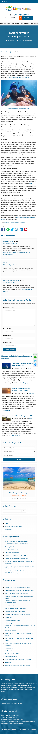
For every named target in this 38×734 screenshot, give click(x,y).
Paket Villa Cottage (10, 636)
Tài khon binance (8, 263)
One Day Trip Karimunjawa (12, 552)
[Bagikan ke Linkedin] (22, 230)
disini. (31, 183)
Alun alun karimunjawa (11, 555)
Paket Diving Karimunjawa (12, 625)
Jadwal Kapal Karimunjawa (12, 611)
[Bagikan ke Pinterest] (26, 230)
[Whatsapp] (35, 357)
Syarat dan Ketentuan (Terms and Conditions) (18, 665)
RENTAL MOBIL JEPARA (12, 659)
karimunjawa (13, 222)
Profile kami (8, 656)
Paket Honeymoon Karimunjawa (19, 493)
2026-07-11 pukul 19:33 (10, 265)
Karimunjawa (28, 40)
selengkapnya (26, 383)
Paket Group (8, 628)
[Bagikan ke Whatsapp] (8, 230)
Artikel (29, 368)
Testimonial (8, 668)
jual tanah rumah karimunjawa (13, 532)
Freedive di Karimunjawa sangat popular (16, 561)
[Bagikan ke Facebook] (3, 230)
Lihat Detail (20, 478)
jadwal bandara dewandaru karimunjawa (16, 546)
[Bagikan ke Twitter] (13, 230)
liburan (17, 222)
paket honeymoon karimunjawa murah (19, 108)
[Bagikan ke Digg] (17, 230)
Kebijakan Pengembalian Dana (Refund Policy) (18, 620)
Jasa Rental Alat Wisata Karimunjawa (15, 614)
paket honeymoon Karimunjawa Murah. (17, 77)
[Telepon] (35, 361)
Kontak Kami (27, 18)
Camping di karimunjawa (12, 558)
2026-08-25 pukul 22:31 (10, 243)
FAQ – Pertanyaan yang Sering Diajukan (16, 599)
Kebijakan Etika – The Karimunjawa (15, 617)
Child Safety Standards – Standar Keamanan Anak (19, 596)
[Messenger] (35, 364)
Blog (6, 590)
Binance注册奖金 (8, 241)
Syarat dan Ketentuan (11, 662)
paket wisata (22, 222)
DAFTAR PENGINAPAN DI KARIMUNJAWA (17, 549)
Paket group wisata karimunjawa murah (16, 564)
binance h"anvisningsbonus (11, 280)
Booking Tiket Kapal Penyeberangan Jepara (17, 593)
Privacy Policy (9, 653)
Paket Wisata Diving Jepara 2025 (22, 416)
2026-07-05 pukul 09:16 (10, 282)
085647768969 (22, 15)
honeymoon (6, 222)
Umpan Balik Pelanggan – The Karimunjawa (17, 671)
